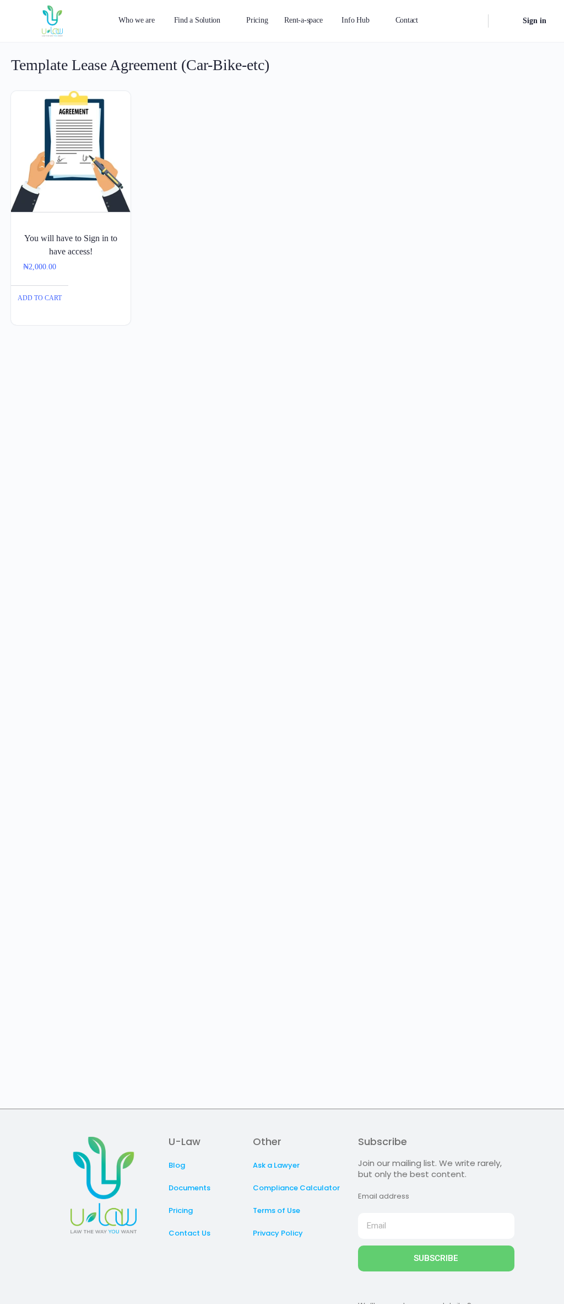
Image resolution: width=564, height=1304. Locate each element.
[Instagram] (93, 1255)
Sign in (534, 21)
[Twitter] (70, 1255)
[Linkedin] (115, 1255)
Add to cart (40, 298)
